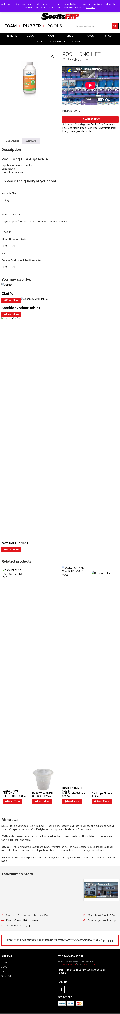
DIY (37, 41)
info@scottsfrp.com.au (25, 920)
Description (13, 141)
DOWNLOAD (8, 246)
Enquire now (91, 119)
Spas (108, 35)
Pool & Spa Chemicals (103, 124)
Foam (10, 26)
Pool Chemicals (70, 127)
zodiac (88, 131)
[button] (52, 56)
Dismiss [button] (90, 7)
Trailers (56, 41)
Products (6, 971)
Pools (54, 26)
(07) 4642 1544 (22, 925)
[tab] (12, 141)
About (32, 35)
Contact (78, 41)
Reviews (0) (30, 141)
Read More (12, 300)
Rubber (32, 26)
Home (4, 962)
